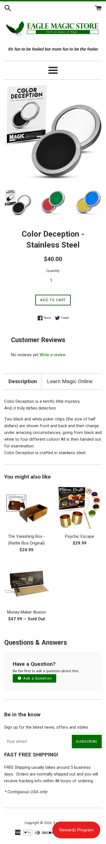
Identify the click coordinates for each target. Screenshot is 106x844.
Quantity (53, 271)
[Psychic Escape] (79, 508)
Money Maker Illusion (26, 612)
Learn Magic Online (69, 381)
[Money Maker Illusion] (26, 584)
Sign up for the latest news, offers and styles (46, 727)
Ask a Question (37, 678)
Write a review (53, 354)
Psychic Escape (79, 536)
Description (22, 381)
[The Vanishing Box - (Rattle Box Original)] (26, 508)
